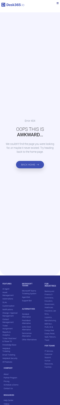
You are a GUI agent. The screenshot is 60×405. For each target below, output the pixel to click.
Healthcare (49, 308)
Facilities (48, 367)
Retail (52, 334)
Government (49, 304)
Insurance (48, 311)
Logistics (48, 317)
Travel (47, 340)
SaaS (46, 337)
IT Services (49, 351)
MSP (46, 324)
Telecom (52, 337)
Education (48, 301)
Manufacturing (50, 321)
